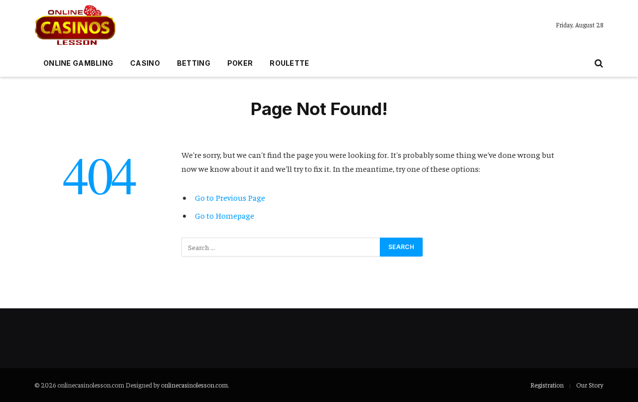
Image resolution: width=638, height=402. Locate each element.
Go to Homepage (224, 215)
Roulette (289, 63)
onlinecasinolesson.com (194, 385)
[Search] (598, 63)
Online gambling (78, 63)
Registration (547, 385)
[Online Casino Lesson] (75, 25)
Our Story (589, 385)
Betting (193, 63)
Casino (145, 63)
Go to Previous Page (230, 197)
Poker (240, 63)
